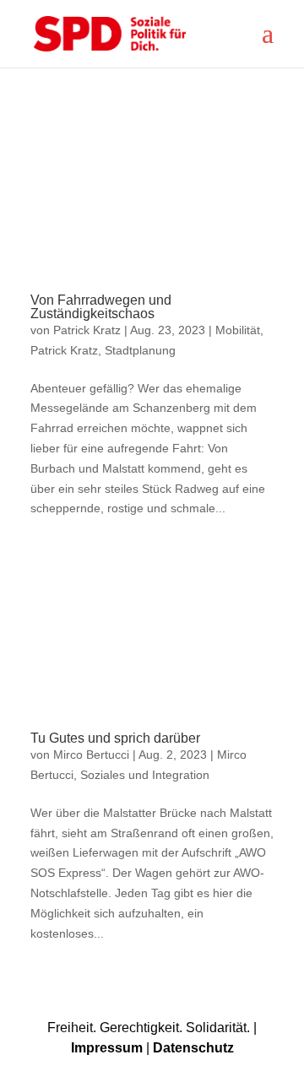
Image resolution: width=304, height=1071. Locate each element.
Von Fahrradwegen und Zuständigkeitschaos (100, 307)
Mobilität (237, 330)
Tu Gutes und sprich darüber (115, 738)
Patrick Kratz (87, 330)
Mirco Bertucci (91, 754)
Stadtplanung (140, 350)
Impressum (107, 1048)
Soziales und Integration (144, 775)
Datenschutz (193, 1048)
